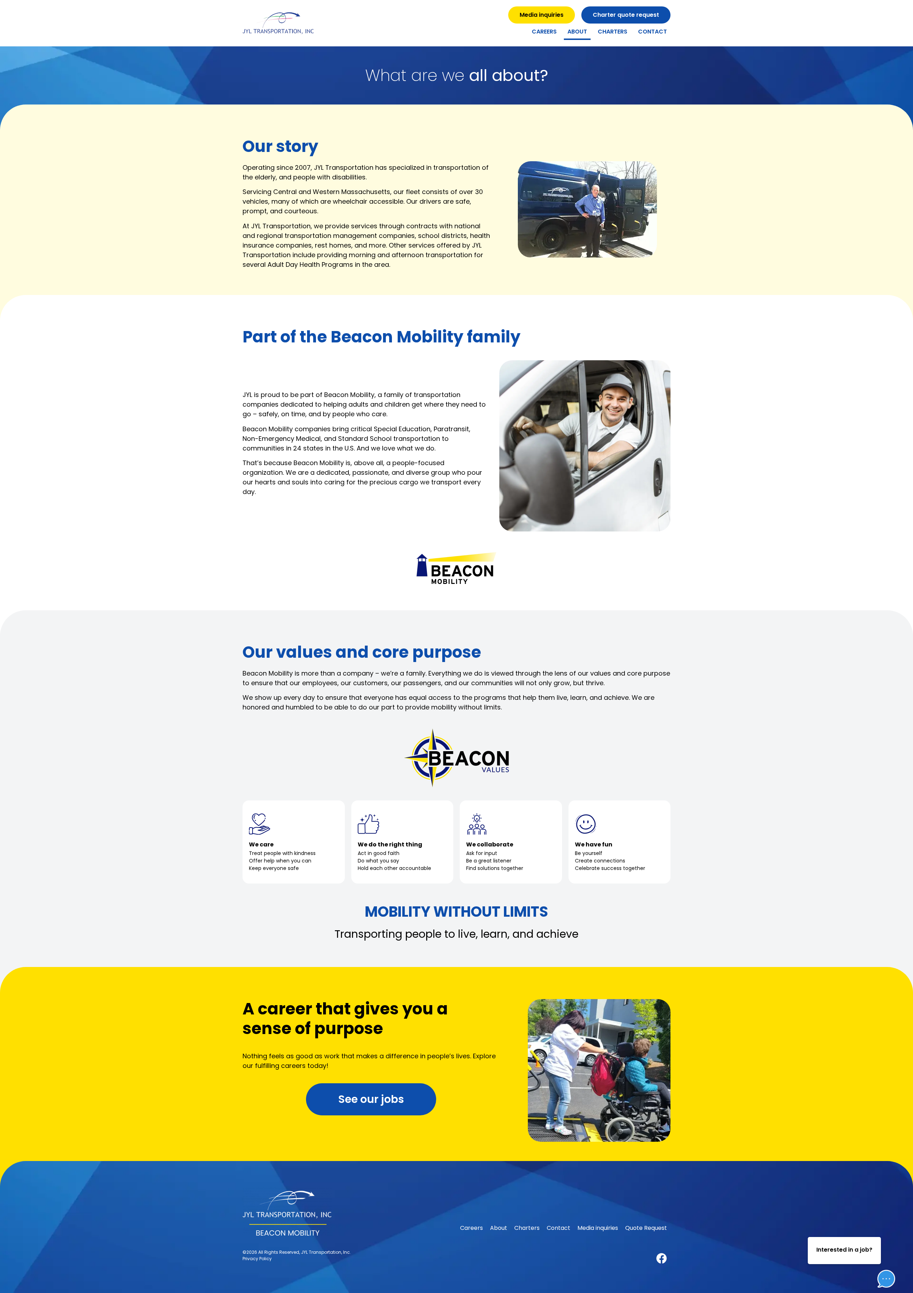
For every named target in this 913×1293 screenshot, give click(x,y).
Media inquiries (597, 1228)
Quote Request (646, 1228)
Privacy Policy (257, 1259)
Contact (652, 31)
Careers (544, 31)
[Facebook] (661, 1258)
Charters (612, 31)
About (577, 31)
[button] (881, 1257)
